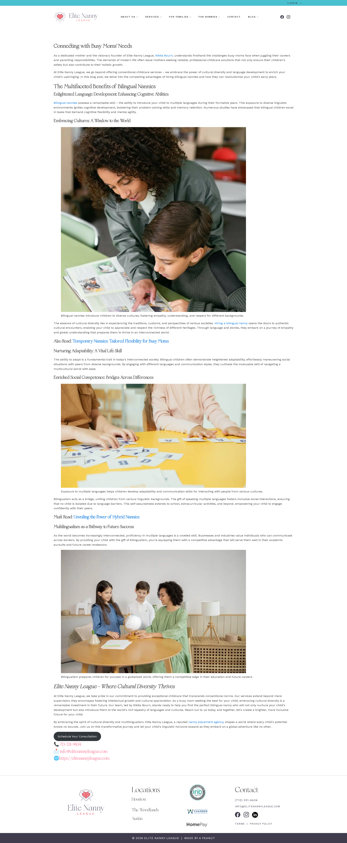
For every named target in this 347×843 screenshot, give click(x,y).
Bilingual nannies (65, 103)
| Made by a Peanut (197, 838)
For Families (179, 17)
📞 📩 (82, 751)
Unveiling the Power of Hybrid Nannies (107, 517)
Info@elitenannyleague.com (257, 806)
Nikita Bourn (164, 55)
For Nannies (208, 17)
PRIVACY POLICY (260, 823)
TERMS (240, 823)
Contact (234, 17)
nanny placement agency (206, 722)
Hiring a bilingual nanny (231, 323)
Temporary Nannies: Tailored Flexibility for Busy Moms (120, 341)
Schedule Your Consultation (77, 736)
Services (152, 17)
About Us (128, 17)
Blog (252, 17)
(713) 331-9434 (246, 800)
